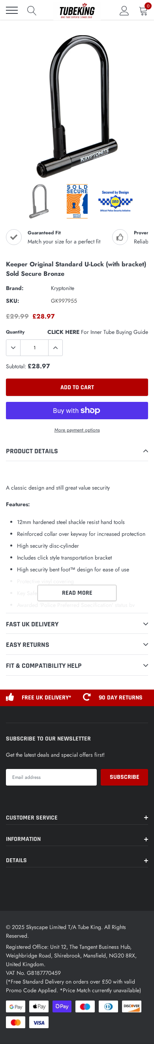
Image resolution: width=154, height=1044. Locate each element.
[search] (32, 10)
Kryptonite (62, 288)
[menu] (12, 10)
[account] (124, 10)
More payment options (77, 429)
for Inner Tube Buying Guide (97, 332)
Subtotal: (16, 366)
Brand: (15, 288)
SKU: (12, 301)
